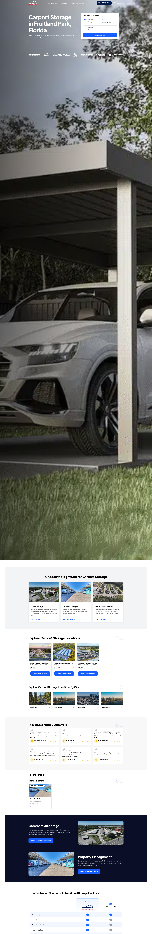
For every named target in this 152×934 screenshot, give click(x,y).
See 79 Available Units (64, 673)
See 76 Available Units (40, 673)
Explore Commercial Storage (41, 840)
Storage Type (89, 19)
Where (105, 19)
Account (119, 3)
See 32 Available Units (88, 673)
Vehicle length (90, 27)
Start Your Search (36, 619)
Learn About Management (89, 871)
